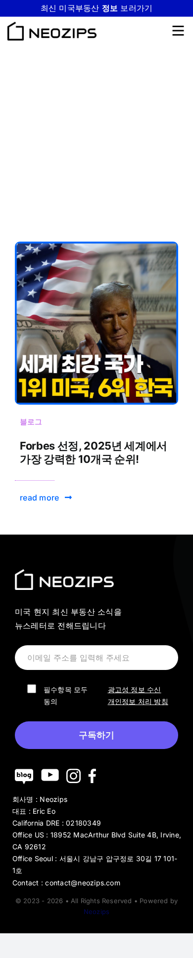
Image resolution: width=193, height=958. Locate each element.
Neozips (96, 912)
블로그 (31, 421)
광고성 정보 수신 (134, 689)
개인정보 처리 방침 (138, 701)
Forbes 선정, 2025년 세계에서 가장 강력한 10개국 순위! (93, 452)
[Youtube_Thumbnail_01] (96, 245)
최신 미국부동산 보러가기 (97, 8)
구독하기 (96, 735)
